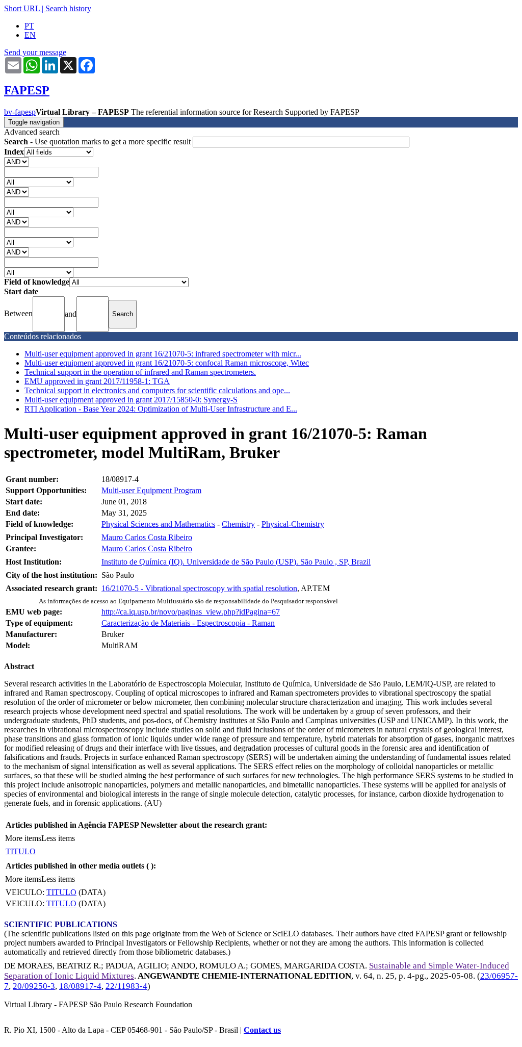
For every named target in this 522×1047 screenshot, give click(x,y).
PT (29, 25)
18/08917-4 (80, 986)
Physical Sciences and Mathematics (158, 524)
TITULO (21, 851)
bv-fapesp (20, 112)
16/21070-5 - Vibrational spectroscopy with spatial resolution (199, 588)
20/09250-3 (34, 986)
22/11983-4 (126, 986)
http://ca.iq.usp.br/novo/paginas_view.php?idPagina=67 (190, 611)
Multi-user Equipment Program (151, 490)
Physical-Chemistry (293, 524)
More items (23, 838)
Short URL (22, 8)
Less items (58, 838)
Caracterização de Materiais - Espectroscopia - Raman (188, 623)
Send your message (35, 52)
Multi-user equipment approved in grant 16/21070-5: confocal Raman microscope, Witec (166, 363)
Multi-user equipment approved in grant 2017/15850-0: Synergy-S (131, 399)
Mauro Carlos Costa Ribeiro (146, 537)
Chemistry (238, 524)
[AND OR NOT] (16, 161)
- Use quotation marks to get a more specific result (98, 141)
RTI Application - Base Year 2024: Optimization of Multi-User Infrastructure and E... (160, 408)
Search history (68, 8)
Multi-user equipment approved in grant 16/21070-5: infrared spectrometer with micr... (162, 353)
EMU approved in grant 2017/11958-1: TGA (97, 381)
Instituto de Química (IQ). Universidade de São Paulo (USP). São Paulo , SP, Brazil (236, 561)
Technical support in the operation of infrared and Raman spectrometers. (140, 372)
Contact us (262, 1030)
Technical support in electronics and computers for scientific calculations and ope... (157, 390)
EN (30, 35)
